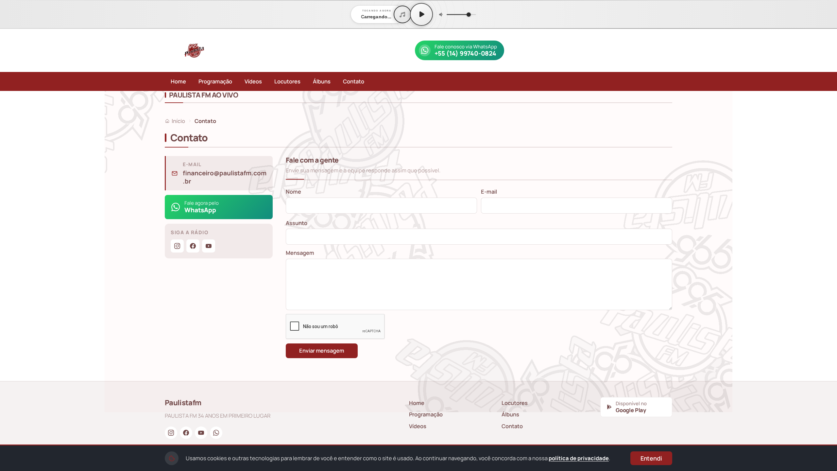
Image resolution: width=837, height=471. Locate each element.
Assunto (296, 223)
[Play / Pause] (421, 14)
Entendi (651, 458)
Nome (293, 191)
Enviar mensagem (321, 350)
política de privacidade (579, 458)
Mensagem (300, 252)
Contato (353, 81)
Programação (215, 81)
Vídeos (253, 81)
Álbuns (322, 81)
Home (178, 81)
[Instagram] (177, 246)
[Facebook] (192, 246)
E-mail (489, 191)
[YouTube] (208, 246)
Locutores (287, 81)
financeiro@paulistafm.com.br (224, 177)
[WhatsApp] (216, 433)
